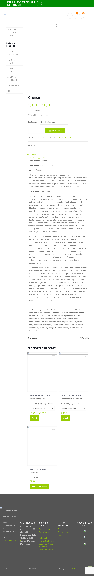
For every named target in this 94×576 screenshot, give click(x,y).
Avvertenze (43, 547)
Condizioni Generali (46, 550)
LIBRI (9, 91)
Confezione (32, 122)
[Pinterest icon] (81, 572)
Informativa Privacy (46, 541)
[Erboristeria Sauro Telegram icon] (84, 572)
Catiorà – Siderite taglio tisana (42, 469)
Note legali (43, 538)
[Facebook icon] (78, 572)
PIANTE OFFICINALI (63, 137)
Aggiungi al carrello (55, 131)
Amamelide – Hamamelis (40, 395)
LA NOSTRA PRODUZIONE (12, 53)
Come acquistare (45, 529)
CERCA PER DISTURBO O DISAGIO (12, 33)
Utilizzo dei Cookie (46, 544)
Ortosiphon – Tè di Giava (71, 395)
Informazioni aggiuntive (36, 158)
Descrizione (31, 155)
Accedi (60, 529)
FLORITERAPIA (13, 86)
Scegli (34, 418)
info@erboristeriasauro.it (11, 540)
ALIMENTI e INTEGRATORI (12, 78)
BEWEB (72, 569)
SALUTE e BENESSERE (12, 61)
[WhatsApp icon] (75, 572)
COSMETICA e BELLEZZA (12, 70)
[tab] (58, 154)
